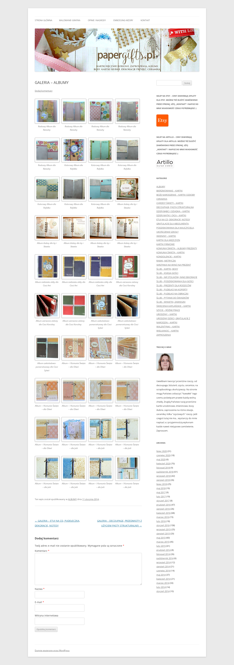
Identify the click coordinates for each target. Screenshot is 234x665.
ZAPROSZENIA (163, 334)
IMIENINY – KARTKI (166, 236)
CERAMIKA (161, 198)
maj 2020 (160, 459)
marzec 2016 (162, 517)
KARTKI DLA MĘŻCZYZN (168, 240)
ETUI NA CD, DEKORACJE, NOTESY (173, 219)
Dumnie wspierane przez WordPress (52, 650)
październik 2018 (164, 471)
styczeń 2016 (162, 525)
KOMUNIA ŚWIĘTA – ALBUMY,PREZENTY (176, 248)
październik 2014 (164, 558)
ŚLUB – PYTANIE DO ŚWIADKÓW (172, 297)
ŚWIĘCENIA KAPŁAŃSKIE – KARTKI (173, 306)
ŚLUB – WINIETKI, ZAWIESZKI (171, 301)
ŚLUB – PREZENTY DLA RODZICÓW (173, 285)
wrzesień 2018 (163, 475)
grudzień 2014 (163, 550)
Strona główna (43, 20)
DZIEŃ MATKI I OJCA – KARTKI (171, 215)
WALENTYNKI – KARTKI (168, 326)
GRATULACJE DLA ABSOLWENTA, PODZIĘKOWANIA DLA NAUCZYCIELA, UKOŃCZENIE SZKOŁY (175, 227)
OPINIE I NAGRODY (97, 20)
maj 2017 (160, 492)
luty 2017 (161, 496)
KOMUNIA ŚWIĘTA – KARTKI (170, 252)
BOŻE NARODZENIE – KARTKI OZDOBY (175, 194)
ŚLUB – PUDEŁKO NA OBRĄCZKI (172, 293)
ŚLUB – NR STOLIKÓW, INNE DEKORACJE (176, 277)
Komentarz (42, 550)
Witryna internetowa (46, 615)
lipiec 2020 (161, 451)
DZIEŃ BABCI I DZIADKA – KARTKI (173, 211)
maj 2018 (160, 488)
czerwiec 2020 (163, 455)
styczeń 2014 (162, 591)
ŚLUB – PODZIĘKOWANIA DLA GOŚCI (175, 281)
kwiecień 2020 (163, 463)
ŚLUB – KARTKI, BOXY (167, 268)
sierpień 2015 (163, 533)
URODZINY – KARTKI (166, 314)
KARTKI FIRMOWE (165, 244)
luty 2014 (161, 587)
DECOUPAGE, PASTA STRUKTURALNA (175, 207)
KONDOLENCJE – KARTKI (168, 256)
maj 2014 (160, 574)
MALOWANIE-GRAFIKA (69, 20)
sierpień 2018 (163, 480)
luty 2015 (161, 545)
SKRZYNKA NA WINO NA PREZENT (173, 264)
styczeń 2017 (162, 500)
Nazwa (40, 589)
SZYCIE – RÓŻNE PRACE (168, 310)
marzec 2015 (162, 541)
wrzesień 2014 (163, 562)
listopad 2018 (163, 467)
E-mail (39, 602)
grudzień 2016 (163, 504)
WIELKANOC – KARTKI (167, 330)
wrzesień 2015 (163, 529)
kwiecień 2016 (163, 512)
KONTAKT (145, 20)
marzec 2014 (162, 583)
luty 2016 (161, 521)
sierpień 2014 (163, 566)
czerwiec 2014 (163, 570)
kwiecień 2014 (163, 578)
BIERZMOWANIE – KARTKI (169, 190)
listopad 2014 (163, 554)
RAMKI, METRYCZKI (166, 260)
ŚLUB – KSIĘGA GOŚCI (167, 273)
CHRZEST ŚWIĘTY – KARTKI (169, 203)
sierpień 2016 (163, 508)
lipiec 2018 (161, 484)
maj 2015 (160, 537)
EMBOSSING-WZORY (123, 20)
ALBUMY (72, 499)
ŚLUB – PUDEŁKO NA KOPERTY (171, 289)
